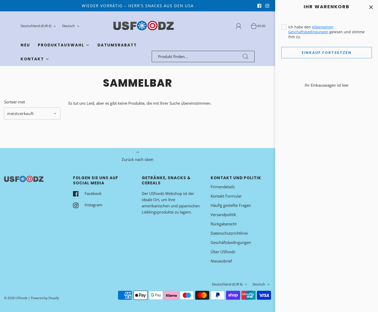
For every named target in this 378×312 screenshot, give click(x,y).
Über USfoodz (223, 251)
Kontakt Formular (226, 196)
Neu (25, 45)
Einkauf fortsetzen (327, 52)
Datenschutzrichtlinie (229, 233)
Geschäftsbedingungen (231, 242)
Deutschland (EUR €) (36, 25)
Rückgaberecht (224, 223)
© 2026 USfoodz (16, 298)
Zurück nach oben (138, 159)
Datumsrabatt (117, 45)
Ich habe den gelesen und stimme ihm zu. (326, 31)
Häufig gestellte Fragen (231, 205)
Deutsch (69, 25)
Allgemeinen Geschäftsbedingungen (311, 29)
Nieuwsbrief (221, 261)
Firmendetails (223, 186)
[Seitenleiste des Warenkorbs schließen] (371, 7)
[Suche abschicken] (245, 56)
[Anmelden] (241, 26)
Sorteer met (14, 102)
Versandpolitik (223, 214)
